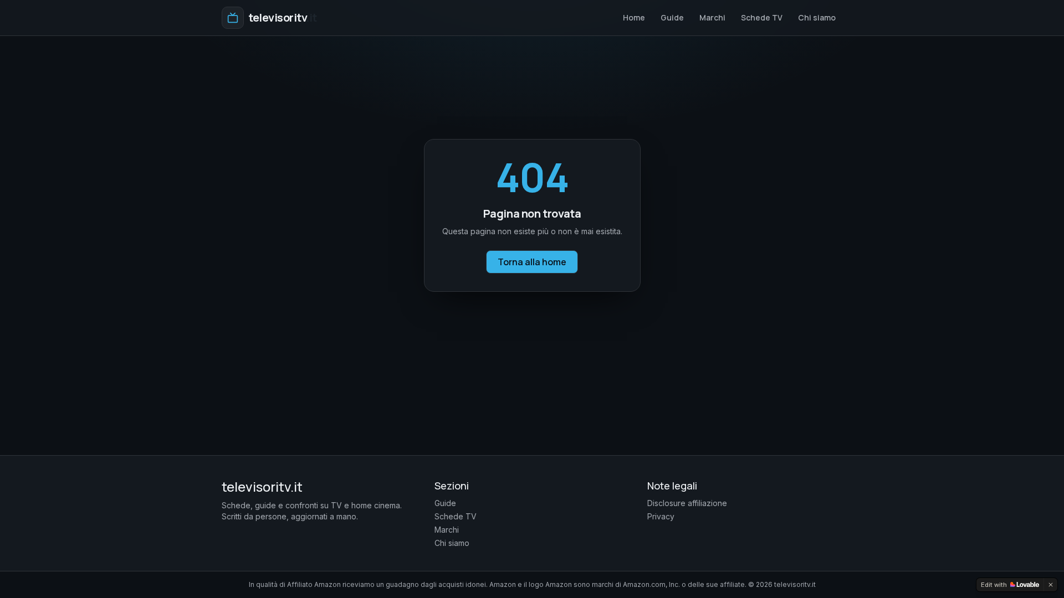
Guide (672, 17)
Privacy (660, 516)
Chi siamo (817, 17)
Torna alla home (532, 262)
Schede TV (761, 17)
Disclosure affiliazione (687, 503)
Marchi (712, 17)
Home (634, 17)
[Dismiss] (1050, 584)
